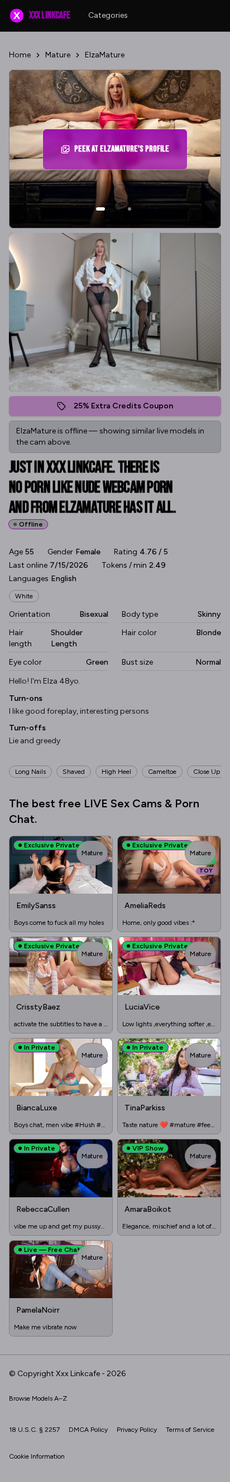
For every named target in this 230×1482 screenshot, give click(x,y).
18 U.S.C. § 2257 (34, 1430)
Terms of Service (190, 1430)
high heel (116, 772)
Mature (57, 55)
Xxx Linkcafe (41, 15)
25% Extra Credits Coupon (129, 408)
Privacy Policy (137, 1430)
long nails (30, 772)
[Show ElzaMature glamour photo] (129, 209)
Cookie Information (37, 1456)
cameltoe (162, 772)
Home (20, 55)
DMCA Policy (88, 1430)
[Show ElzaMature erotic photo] (100, 209)
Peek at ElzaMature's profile (124, 152)
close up (206, 772)
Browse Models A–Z (38, 1398)
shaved (74, 772)
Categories (108, 15)
